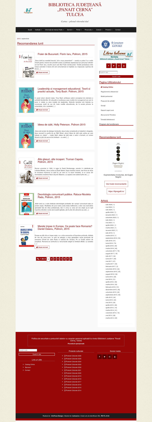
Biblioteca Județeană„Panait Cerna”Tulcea (75, 9)
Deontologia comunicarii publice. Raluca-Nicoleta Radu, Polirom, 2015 (64, 195)
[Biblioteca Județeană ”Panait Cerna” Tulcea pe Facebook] (108, 65)
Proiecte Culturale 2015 (73, 387)
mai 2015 (109, 302)
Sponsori (28, 367)
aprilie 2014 (109, 308)
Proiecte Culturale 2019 (73, 376)
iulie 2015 (109, 297)
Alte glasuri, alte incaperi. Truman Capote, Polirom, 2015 (60, 160)
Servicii (69, 30)
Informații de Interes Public (54, 30)
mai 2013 (109, 315)
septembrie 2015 (111, 295)
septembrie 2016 (111, 271)
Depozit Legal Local (107, 110)
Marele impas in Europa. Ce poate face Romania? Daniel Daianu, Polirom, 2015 (65, 227)
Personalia (88, 30)
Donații (103, 106)
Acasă (30, 30)
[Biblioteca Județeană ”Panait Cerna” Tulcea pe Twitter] (113, 65)
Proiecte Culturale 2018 (73, 379)
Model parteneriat (106, 96)
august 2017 (110, 253)
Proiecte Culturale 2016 (73, 385)
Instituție (38, 30)
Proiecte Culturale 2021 (73, 370)
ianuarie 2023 (110, 230)
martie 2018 (110, 248)
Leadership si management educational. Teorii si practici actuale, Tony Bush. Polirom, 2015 (64, 90)
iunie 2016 (109, 277)
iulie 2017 (109, 256)
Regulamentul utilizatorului (109, 92)
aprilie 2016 (109, 282)
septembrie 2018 (111, 238)
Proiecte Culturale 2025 (73, 359)
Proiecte (108, 30)
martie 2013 (110, 318)
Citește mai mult (43, 72)
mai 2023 (109, 223)
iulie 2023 (109, 220)
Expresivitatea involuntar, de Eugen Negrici (118, 175)
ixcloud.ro (75, 416)
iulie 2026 (109, 204)
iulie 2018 (109, 241)
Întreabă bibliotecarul (108, 119)
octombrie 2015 (111, 292)
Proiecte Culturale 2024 (73, 361)
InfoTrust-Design (57, 416)
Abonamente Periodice (108, 115)
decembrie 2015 (111, 290)
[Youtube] (124, 65)
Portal (78, 30)
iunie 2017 (109, 259)
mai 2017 (109, 261)
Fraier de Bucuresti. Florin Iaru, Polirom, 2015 (62, 54)
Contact (117, 30)
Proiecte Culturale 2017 (73, 382)
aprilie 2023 (109, 225)
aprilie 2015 (109, 305)
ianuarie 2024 (110, 215)
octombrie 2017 (111, 251)
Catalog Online (30, 364)
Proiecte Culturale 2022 (73, 367)
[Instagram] (119, 65)
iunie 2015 (109, 300)
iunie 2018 (109, 243)
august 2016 (110, 274)
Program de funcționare (109, 124)
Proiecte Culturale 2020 (73, 373)
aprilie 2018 (109, 246)
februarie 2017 (110, 266)
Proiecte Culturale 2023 (73, 364)
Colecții (98, 30)
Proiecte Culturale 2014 (73, 390)
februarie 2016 (110, 287)
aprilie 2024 (109, 212)
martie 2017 (110, 264)
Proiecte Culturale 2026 (73, 356)
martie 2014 (110, 310)
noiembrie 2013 (111, 313)
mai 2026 (109, 207)
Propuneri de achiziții (107, 101)
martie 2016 (110, 284)
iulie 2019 (109, 233)
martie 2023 (110, 228)
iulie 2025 (109, 210)
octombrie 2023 (111, 217)
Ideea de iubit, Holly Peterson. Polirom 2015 (61, 124)
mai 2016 (109, 279)
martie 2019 (110, 235)
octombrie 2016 (111, 269)
